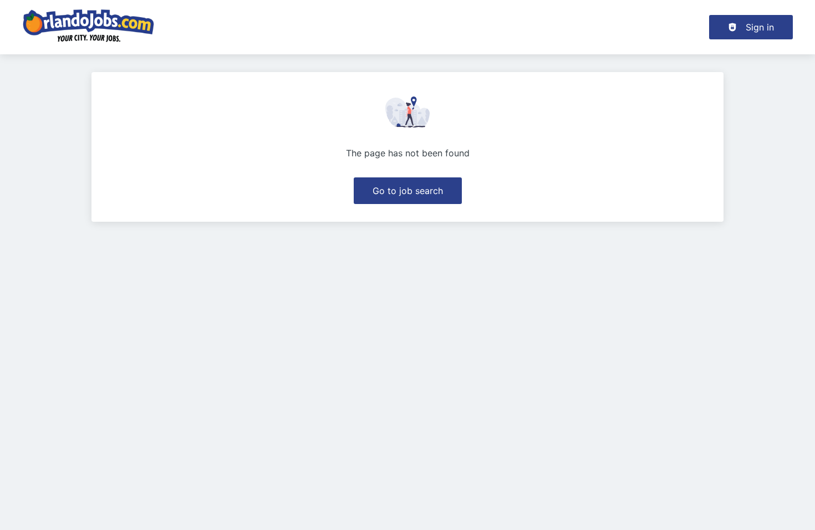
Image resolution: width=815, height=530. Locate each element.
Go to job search (408, 190)
